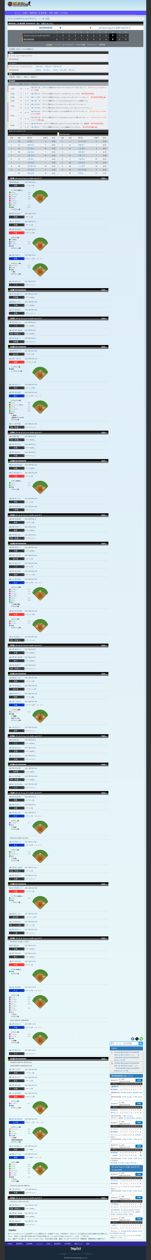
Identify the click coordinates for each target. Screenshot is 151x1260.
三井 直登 (81, 148)
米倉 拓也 (30, 152)
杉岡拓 (124, 1097)
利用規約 (88, 1254)
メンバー (57, 45)
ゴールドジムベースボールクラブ (114, 27)
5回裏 (12, 101)
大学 (29, 1244)
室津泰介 (125, 1214)
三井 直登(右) (16, 310)
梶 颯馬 (29, 141)
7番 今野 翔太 (35, 108)
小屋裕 (135, 1097)
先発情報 (102, 45)
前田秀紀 (123, 1092)
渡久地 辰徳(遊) (16, 465)
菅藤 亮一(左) (16, 302)
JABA (25, 13)
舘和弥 (129, 1231)
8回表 (12, 116)
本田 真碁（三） (78, 123)
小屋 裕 (55, 70)
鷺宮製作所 (115, 1086)
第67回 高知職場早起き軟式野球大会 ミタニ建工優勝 (28, 18)
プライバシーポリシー (75, 1254)
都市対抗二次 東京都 (38, 13)
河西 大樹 (30, 155)
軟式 (57, 1244)
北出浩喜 (130, 1116)
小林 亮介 (81, 159)
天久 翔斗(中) (16, 221)
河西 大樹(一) (16, 255)
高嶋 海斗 (48, 66)
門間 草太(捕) (16, 392)
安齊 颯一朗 (57, 66)
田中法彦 (122, 1233)
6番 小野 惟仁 (35, 104)
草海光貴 (123, 1231)
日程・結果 (53, 13)
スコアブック (92, 45)
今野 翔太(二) (16, 322)
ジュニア (39, 1244)
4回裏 (12, 97)
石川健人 (130, 1097)
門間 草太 (71, 70)
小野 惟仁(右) (16, 281)
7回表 (12, 106)
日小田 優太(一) (16, 294)
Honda (115, 1155)
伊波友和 (134, 1231)
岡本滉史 (139, 1118)
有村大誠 (133, 1163)
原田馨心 (113, 1214)
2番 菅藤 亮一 (35, 127)
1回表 (12, 89)
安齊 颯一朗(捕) (16, 330)
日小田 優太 (82, 141)
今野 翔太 (30, 163)
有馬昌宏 (119, 1214)
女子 (67, 1244)
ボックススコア (68, 45)
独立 (78, 1244)
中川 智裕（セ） (121, 1237)
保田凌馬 (138, 1135)
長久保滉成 (124, 1210)
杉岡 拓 (38, 70)
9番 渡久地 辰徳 (36, 123)
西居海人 (133, 1118)
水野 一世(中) (16, 359)
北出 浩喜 (63, 70)
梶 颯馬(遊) (15, 182)
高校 (19, 1244)
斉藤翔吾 (115, 1160)
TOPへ (104, 178)
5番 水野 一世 (35, 101)
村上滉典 (121, 1163)
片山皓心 (127, 1163)
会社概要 (63, 1254)
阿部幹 (131, 1214)
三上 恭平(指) (16, 424)
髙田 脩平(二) (16, 351)
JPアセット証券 (116, 1113)
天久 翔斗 (30, 148)
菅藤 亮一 (81, 145)
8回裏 (12, 125)
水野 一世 (81, 155)
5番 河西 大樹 (35, 87)
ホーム (17, 13)
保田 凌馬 (39, 66)
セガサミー (115, 1225)
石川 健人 (46, 70)
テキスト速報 (80, 45)
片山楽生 (137, 1210)
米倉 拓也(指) (16, 229)
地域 (87, 1244)
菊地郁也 (136, 1092)
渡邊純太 (130, 1092)
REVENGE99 (45, 27)
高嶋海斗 (113, 1137)
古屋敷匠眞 (115, 1233)
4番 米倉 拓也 (35, 111)
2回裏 (12, 94)
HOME (10, 1244)
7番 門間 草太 (35, 94)
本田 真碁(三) (16, 338)
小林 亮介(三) (16, 384)
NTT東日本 (115, 1204)
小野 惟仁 (30, 159)
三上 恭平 (81, 166)
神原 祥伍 (30, 145)
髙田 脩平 (81, 152)
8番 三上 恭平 (35, 97)
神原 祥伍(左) (16, 213)
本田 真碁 (30, 170)
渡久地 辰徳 (82, 170)
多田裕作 (131, 1210)
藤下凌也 (127, 1118)
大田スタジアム (47, 23)
